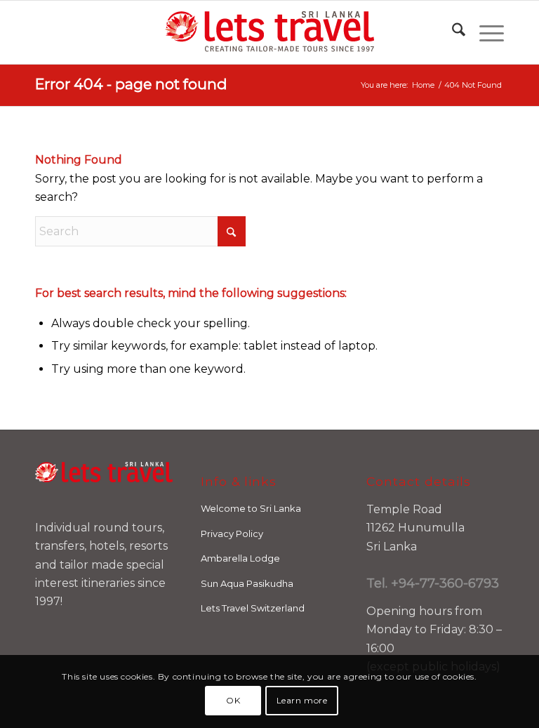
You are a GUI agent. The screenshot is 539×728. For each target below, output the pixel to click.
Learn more (302, 700)
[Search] (451, 32)
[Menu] (484, 32)
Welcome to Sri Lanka (251, 508)
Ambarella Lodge (240, 558)
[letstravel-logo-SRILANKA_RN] (269, 32)
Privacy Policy (232, 533)
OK (233, 700)
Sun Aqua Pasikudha (247, 583)
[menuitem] (451, 32)
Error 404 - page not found (131, 84)
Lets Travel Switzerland (253, 608)
